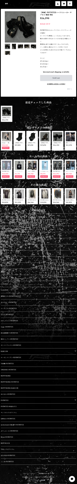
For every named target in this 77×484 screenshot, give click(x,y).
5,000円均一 (5, 290)
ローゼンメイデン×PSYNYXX (11, 357)
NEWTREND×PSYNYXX (10, 382)
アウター (4, 241)
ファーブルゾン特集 (7, 278)
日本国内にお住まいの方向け (56, 84)
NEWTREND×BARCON (9, 388)
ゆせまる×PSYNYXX (8, 394)
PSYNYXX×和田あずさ (9, 406)
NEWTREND (6, 376)
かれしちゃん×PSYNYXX (9, 321)
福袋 (2, 272)
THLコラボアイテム (7, 449)
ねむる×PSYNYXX (7, 315)
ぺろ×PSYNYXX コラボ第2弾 (11, 229)
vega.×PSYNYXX (7, 327)
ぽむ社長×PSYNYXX (8, 455)
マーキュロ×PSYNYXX (9, 308)
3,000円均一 (5, 284)
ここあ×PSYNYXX (7, 462)
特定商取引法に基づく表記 (46, 473)
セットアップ (5, 259)
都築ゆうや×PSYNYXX (9, 296)
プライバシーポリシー (29, 473)
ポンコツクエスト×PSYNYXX (11, 345)
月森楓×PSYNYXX (7, 364)
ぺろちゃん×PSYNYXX (9, 223)
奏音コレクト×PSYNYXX (9, 339)
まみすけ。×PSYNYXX (9, 302)
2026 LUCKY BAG (7, 217)
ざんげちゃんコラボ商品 (9, 235)
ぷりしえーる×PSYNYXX (9, 431)
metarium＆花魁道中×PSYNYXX (12, 425)
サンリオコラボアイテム (9, 413)
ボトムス (4, 253)
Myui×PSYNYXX (7, 437)
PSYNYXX (5, 400)
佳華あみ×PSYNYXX (8, 419)
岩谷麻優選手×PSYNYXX (9, 333)
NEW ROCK (5, 443)
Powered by (36, 480)
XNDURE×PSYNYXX (8, 370)
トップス (4, 247)
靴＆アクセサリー (7, 266)
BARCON (4, 351)
